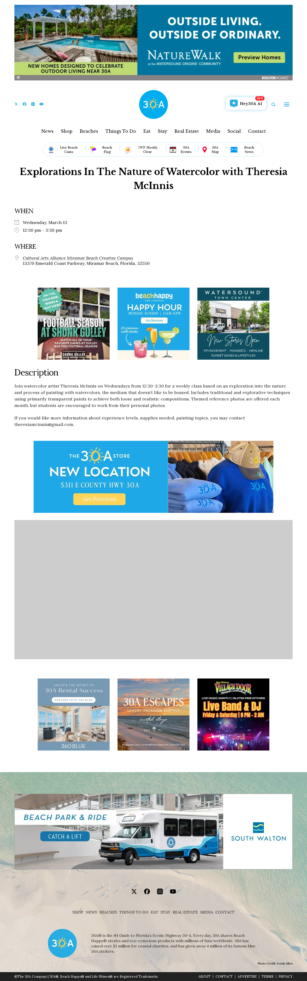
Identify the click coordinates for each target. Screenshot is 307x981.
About (204, 976)
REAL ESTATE (185, 912)
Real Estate (186, 131)
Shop (66, 131)
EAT (154, 912)
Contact (257, 131)
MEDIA (206, 912)
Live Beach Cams (68, 149)
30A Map (215, 149)
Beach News (249, 149)
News (47, 131)
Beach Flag (107, 149)
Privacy (285, 976)
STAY (165, 912)
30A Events (186, 149)
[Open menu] (287, 104)
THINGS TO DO (133, 912)
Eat (146, 131)
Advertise (247, 976)
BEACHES (108, 912)
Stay (162, 131)
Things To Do (120, 131)
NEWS (91, 912)
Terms (267, 976)
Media (213, 131)
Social (234, 131)
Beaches (89, 131)
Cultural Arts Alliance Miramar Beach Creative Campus (78, 258)
